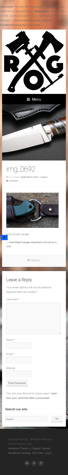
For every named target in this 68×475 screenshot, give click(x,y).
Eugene (44, 177)
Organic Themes (41, 448)
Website (10, 368)
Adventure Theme (18, 448)
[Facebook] (4, 237)
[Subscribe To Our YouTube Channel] (27, 463)
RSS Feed (37, 453)
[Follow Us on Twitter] (34, 463)
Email (10, 354)
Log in (48, 453)
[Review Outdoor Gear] (34, 62)
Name (10, 340)
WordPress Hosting (19, 453)
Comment (13, 180)
